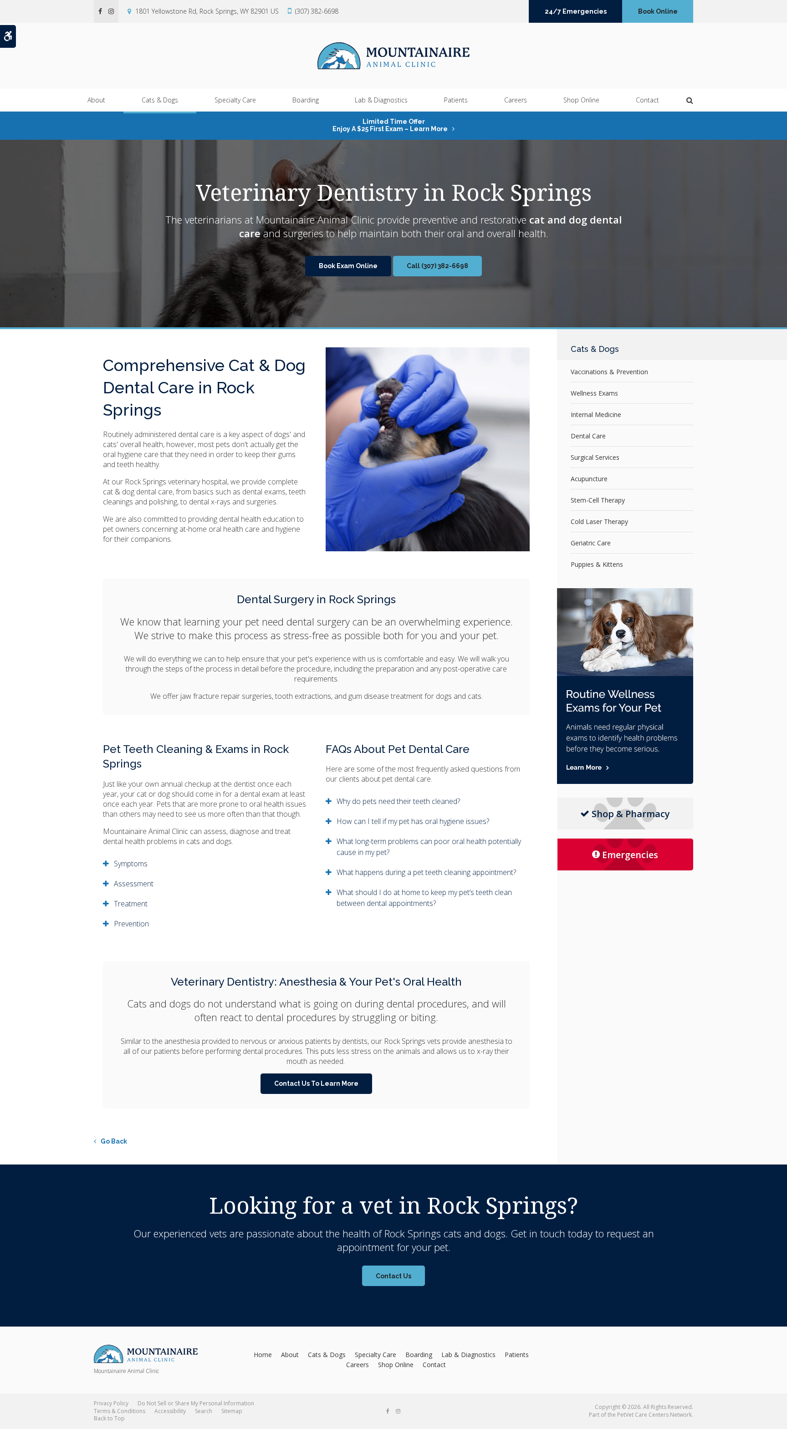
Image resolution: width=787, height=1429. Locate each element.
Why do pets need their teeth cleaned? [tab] (398, 801)
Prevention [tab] (131, 924)
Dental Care (588, 436)
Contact (647, 100)
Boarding (305, 100)
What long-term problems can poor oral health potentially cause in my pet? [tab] (429, 846)
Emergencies (630, 855)
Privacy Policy (111, 1403)
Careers (515, 100)
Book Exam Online (348, 266)
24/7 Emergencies (576, 11)
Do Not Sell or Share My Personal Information (196, 1403)
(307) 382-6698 (316, 11)
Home (263, 1354)
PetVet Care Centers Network (654, 1415)
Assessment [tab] (133, 884)
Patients (456, 100)
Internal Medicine (596, 414)
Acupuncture (589, 478)
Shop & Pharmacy (631, 814)
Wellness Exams (594, 393)
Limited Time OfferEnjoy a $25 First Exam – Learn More (390, 125)
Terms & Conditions (119, 1411)
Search (203, 1411)
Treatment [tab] (131, 904)
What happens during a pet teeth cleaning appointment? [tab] (426, 872)
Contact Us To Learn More (316, 1083)
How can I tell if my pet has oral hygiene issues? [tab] (413, 821)
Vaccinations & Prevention (609, 371)
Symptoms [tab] (131, 864)
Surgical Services (595, 457)
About (96, 100)
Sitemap (231, 1411)
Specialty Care (235, 100)
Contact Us (393, 1276)
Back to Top (109, 1418)
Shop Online (581, 100)
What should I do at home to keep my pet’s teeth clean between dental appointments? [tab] (424, 897)
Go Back (114, 1141)
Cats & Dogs (160, 100)
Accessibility (170, 1411)
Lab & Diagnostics (381, 100)
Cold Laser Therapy (599, 521)
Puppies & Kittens (597, 564)
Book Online (658, 11)
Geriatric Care (591, 543)
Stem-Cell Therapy (598, 500)
